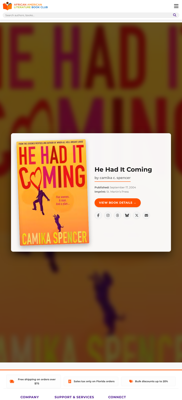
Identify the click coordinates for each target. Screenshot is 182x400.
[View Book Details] (52, 192)
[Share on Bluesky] (127, 215)
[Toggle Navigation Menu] (176, 6)
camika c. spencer (115, 178)
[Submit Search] (174, 15)
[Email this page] (146, 215)
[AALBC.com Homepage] (25, 6)
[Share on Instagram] (108, 215)
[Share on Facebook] (98, 215)
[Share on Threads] (117, 215)
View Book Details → (117, 202)
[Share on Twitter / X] (136, 215)
